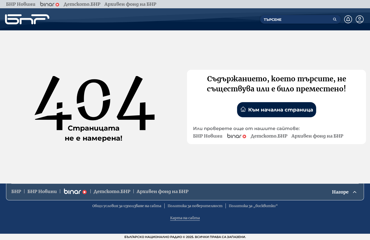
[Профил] (359, 19)
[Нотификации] (348, 19)
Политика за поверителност (195, 206)
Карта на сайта (185, 218)
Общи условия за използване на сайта (126, 206)
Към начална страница (280, 110)
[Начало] (27, 19)
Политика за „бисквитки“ (253, 206)
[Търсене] (335, 19)
